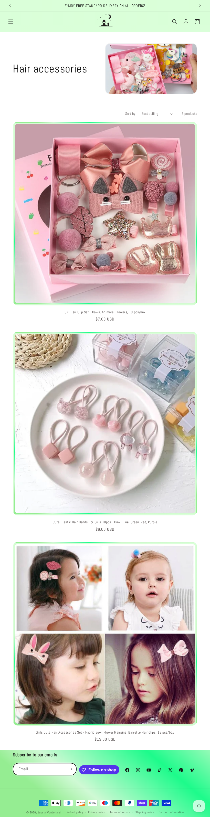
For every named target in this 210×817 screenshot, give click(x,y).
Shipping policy (144, 812)
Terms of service (120, 812)
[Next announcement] (200, 5)
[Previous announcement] (10, 5)
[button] (10, 21)
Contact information (171, 812)
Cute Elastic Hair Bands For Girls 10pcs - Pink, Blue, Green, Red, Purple (105, 522)
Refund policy (75, 812)
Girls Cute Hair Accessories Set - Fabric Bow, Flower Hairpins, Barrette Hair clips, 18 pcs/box (105, 732)
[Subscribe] (70, 769)
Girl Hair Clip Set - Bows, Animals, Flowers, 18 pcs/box (105, 312)
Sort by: (130, 113)
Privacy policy (96, 812)
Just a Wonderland (49, 812)
